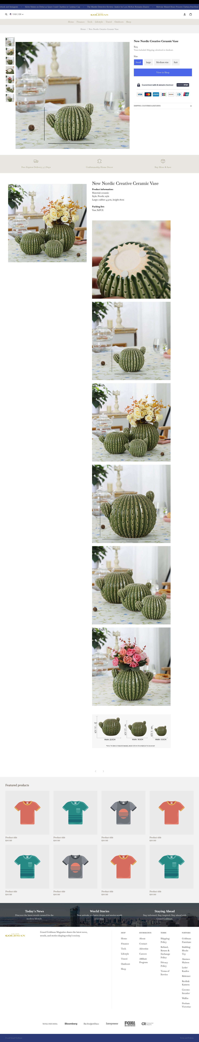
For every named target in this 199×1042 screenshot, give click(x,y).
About (142, 938)
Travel (124, 958)
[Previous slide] (19, 94)
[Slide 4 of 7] (10, 70)
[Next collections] (103, 771)
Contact (143, 943)
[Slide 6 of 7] (10, 88)
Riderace (186, 976)
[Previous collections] (96, 771)
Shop (123, 968)
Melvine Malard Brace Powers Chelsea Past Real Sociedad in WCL (159, 7)
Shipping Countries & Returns (147, 106)
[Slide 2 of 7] (10, 51)
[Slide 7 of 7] (10, 98)
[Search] (6, 14)
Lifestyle (125, 953)
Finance (125, 943)
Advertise (143, 948)
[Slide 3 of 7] (10, 60)
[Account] (185, 14)
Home (83, 29)
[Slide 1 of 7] (10, 42)
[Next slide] (127, 94)
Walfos (185, 998)
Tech (123, 948)
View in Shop (162, 72)
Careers (143, 953)
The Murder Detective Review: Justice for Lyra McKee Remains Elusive (92, 7)
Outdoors (125, 964)
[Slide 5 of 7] (10, 79)
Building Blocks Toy (186, 950)
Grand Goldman (16, 1038)
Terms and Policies (187, 1038)
